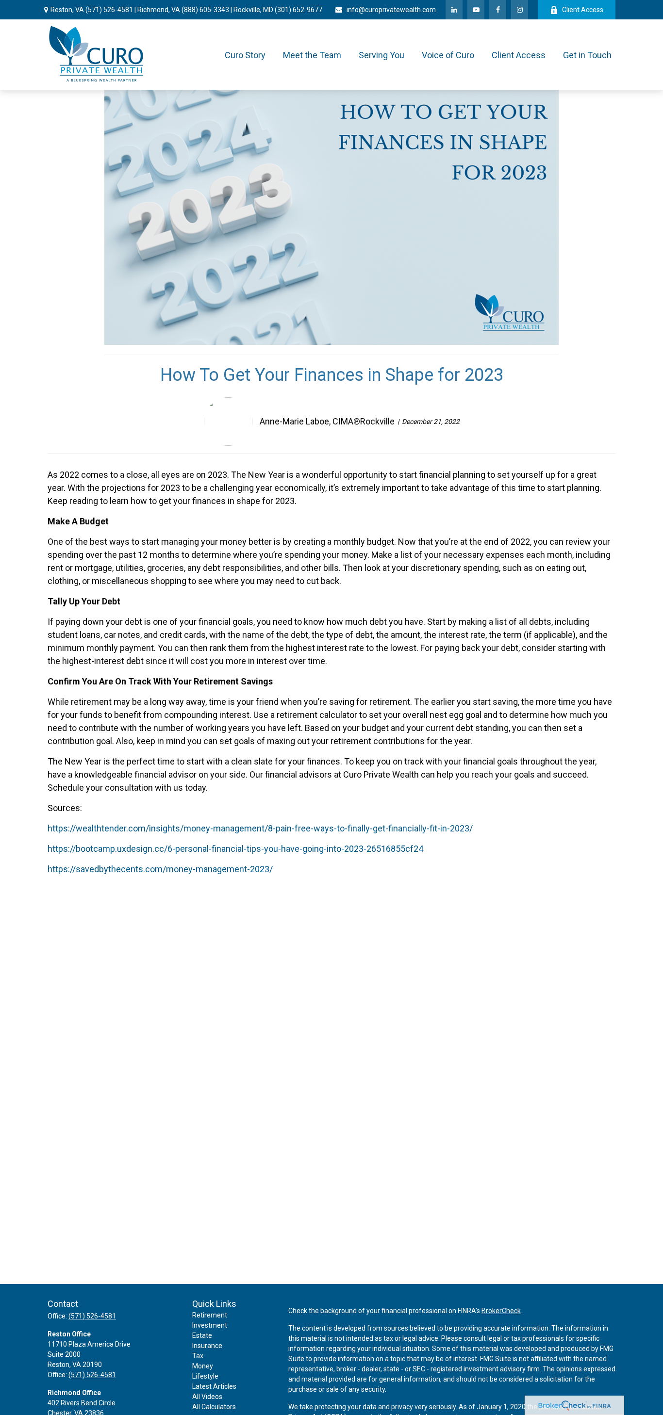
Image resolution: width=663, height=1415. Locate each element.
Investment (209, 1325)
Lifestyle (205, 1376)
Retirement (209, 1315)
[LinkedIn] (454, 9)
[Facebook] (497, 9)
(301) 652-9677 (298, 10)
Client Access (582, 10)
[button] (245, 54)
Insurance (207, 1346)
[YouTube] (475, 9)
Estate (202, 1335)
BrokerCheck (501, 1311)
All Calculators (214, 1407)
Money (202, 1366)
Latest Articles (214, 1386)
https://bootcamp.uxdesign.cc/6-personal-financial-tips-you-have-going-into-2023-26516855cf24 (235, 849)
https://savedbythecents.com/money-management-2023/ (160, 869)
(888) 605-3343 (205, 10)
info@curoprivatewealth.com (391, 10)
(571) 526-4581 (109, 10)
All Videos (207, 1396)
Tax (197, 1356)
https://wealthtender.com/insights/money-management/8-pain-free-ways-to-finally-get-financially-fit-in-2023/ (260, 828)
